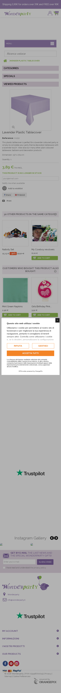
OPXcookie (22, 371)
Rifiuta (18, 346)
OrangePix (38, 371)
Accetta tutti (30, 353)
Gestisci (43, 346)
